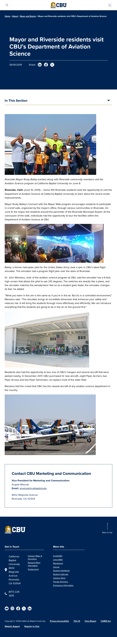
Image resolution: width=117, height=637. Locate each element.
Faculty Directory (60, 581)
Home (7, 16)
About (15, 16)
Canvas (56, 567)
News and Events (28, 16)
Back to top (107, 532)
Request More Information (34, 564)
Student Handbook (61, 570)
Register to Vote (31, 626)
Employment (33, 569)
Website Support (12, 626)
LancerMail (57, 559)
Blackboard (58, 563)
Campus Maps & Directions (35, 557)
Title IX (76, 621)
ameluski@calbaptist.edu (33, 488)
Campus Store (59, 578)
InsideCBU (57, 555)
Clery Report (90, 621)
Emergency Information (63, 585)
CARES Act (106, 621)
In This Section (16, 101)
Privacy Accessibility (59, 621)
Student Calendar (60, 574)
